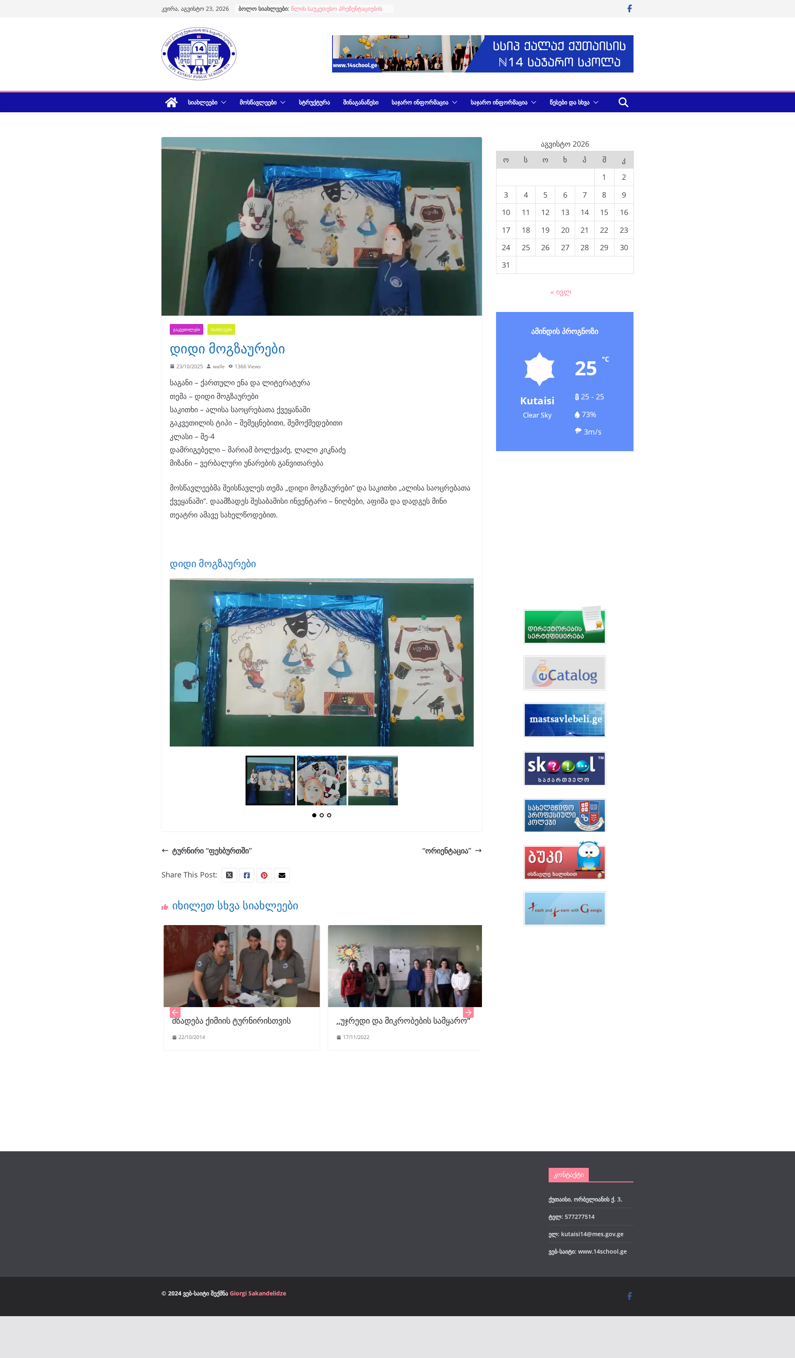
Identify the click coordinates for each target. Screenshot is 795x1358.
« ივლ (560, 292)
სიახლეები (202, 102)
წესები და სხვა (570, 102)
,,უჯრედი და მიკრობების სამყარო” (340, 1022)
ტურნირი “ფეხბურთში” (212, 852)
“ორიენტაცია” (446, 852)
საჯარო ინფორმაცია (420, 102)
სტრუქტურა (314, 102)
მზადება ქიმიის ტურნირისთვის (168, 1022)
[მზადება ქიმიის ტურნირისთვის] (179, 933)
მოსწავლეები (258, 102)
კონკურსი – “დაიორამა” (323, 8)
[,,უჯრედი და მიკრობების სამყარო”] (343, 933)
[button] (221, 102)
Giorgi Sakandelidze (258, 1295)
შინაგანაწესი (360, 102)
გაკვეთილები (186, 329)
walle (219, 366)
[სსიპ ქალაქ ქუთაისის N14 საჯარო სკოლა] (171, 102)
